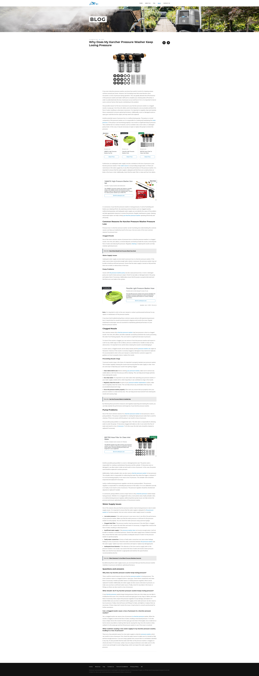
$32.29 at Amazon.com (119, 451)
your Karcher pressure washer (131, 215)
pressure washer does (129, 530)
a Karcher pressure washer (125, 332)
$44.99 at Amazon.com (119, 195)
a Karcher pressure (141, 493)
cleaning (133, 243)
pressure (121, 426)
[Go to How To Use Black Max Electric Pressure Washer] (168, 42)
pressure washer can (144, 348)
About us (97, 666)
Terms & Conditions (122, 666)
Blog (103, 39)
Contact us (110, 666)
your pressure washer (133, 370)
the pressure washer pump (117, 272)
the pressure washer (147, 541)
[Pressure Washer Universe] (93, 3)
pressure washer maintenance (137, 382)
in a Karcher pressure (138, 616)
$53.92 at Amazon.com (140, 300)
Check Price (112, 156)
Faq (104, 666)
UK (142, 666)
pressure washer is (136, 576)
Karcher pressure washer (139, 473)
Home (91, 666)
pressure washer (146, 634)
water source (124, 165)
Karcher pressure (111, 594)
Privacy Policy (134, 666)
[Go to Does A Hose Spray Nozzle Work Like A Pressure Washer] (164, 42)
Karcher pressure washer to (133, 413)
